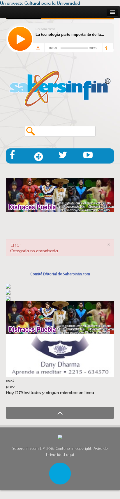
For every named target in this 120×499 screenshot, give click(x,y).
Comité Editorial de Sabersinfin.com (60, 273)
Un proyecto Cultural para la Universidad (40, 3)
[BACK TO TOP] (60, 413)
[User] (60, 472)
